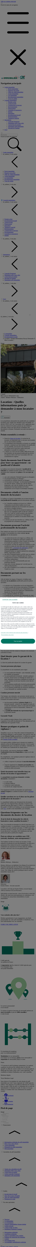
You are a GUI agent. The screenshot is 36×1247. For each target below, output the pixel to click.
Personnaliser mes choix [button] (7, 634)
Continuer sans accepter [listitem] (10, 599)
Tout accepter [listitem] (18, 641)
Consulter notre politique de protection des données (14, 632)
